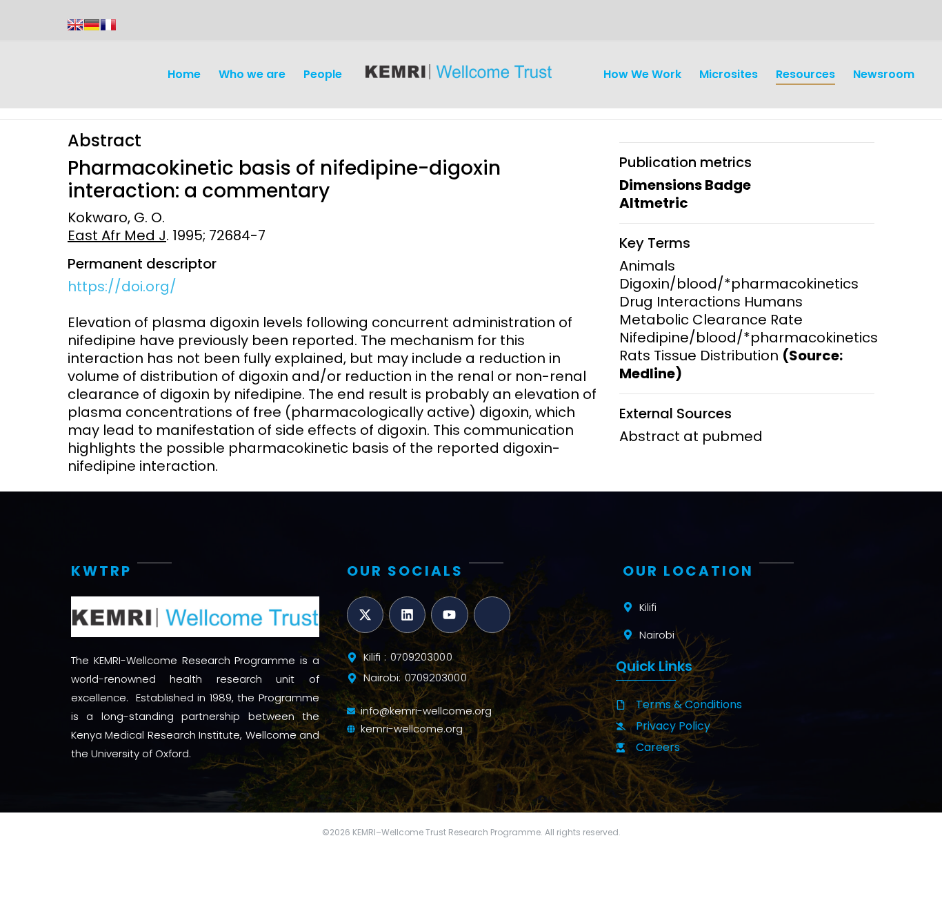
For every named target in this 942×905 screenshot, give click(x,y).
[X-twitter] (365, 614)
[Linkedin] (407, 614)
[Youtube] (449, 614)
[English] (75, 24)
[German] (91, 24)
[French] (108, 24)
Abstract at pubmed (691, 436)
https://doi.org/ (122, 286)
